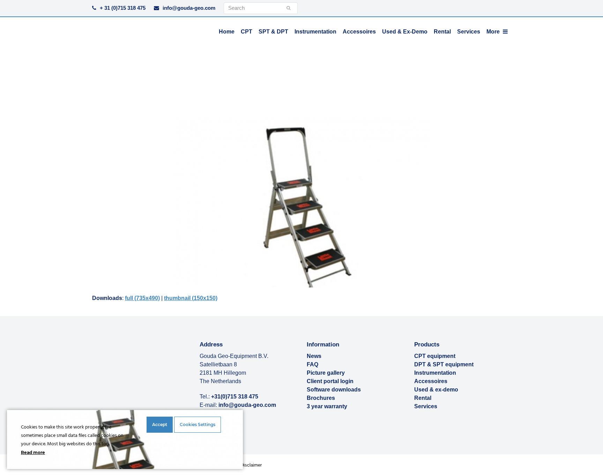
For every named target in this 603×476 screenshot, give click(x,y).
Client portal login (330, 381)
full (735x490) (142, 298)
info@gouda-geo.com (189, 8)
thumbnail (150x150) (190, 298)
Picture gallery (326, 373)
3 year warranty (327, 406)
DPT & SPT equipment (444, 364)
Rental (422, 398)
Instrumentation (435, 373)
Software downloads (334, 390)
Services (425, 406)
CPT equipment (434, 356)
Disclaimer (251, 465)
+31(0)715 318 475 (234, 397)
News (314, 356)
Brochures (321, 398)
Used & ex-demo (436, 390)
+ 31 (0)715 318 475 (123, 8)
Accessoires (430, 381)
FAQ (312, 364)
